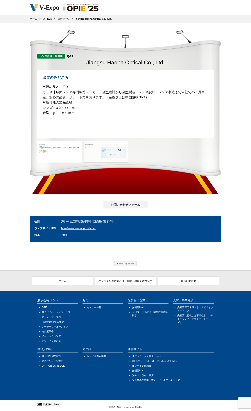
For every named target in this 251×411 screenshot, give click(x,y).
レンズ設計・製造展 (51, 56)
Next (220, 107)
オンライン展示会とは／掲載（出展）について (125, 280)
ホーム (62, 280)
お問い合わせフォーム (125, 204)
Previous (31, 107)
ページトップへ (127, 263)
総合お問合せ (188, 280)
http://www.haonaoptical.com (78, 228)
